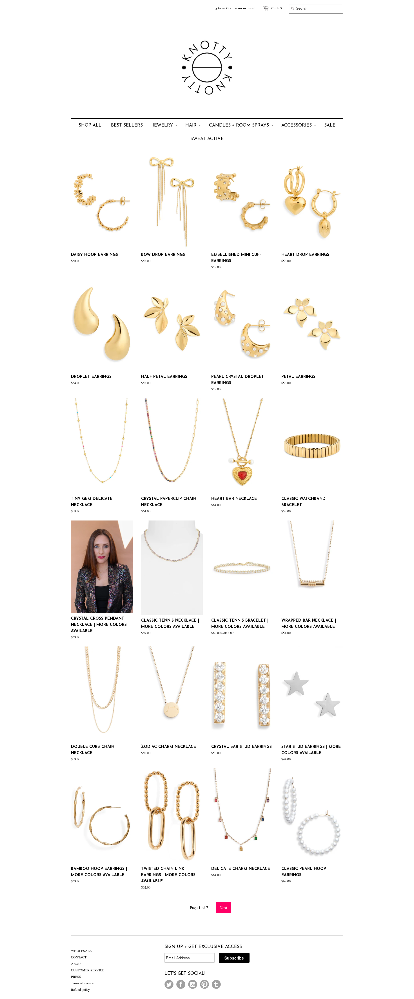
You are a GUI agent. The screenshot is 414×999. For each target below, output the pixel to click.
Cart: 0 (276, 8)
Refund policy (80, 989)
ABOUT (77, 963)
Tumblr (216, 984)
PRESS (76, 976)
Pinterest (204, 984)
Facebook (180, 984)
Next (223, 907)
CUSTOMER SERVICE (87, 970)
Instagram (192, 984)
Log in (216, 8)
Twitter (168, 984)
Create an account (241, 8)
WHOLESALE (81, 950)
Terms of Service (82, 983)
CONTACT (78, 957)
